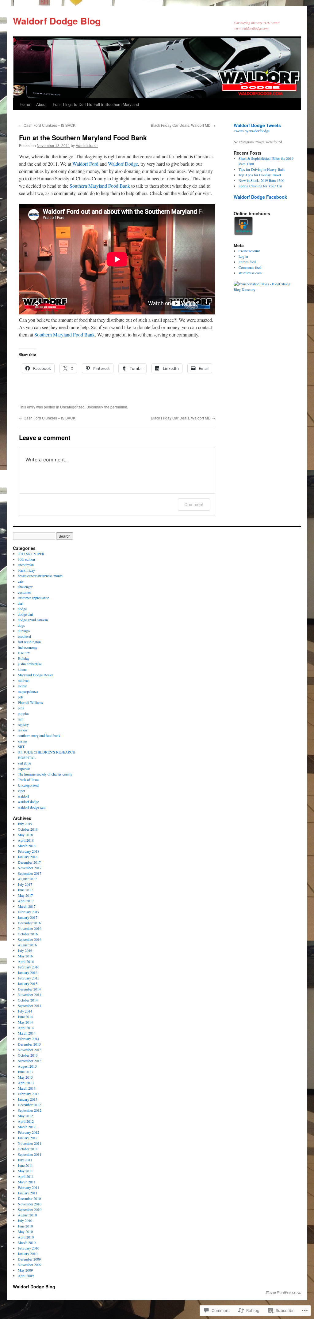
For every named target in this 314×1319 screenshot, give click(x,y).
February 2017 (28, 911)
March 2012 (27, 1126)
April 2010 (26, 1236)
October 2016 (28, 933)
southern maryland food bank (39, 735)
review (23, 729)
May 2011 (25, 1170)
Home (25, 104)
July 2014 (25, 1011)
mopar (22, 685)
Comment (194, 504)
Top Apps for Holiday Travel (260, 174)
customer (24, 592)
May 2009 (25, 1270)
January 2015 (27, 983)
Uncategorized (72, 406)
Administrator (87, 145)
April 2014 (26, 1027)
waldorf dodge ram (31, 807)
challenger (25, 586)
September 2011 (29, 1154)
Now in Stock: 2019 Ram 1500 (261, 180)
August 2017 (27, 878)
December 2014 (29, 988)
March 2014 (27, 1033)
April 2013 (26, 1082)
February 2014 (28, 1038)
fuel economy (27, 647)
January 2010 (27, 1253)
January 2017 (27, 917)
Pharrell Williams (30, 702)
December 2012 (29, 1104)
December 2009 (29, 1259)
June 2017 (25, 889)
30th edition (26, 559)
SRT (21, 746)
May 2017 (25, 895)
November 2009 (29, 1264)
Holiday (23, 658)
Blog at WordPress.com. (283, 1292)
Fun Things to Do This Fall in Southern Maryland (96, 104)
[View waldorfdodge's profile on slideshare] (243, 234)
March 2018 (27, 845)
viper (21, 790)
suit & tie (24, 763)
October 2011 (28, 1148)
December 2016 (29, 922)
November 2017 (29, 867)
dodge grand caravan (33, 619)
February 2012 (28, 1132)
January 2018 (27, 856)
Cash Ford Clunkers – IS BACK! (47, 125)
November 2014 (29, 994)
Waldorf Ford (85, 163)
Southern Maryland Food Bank (100, 185)
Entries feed (247, 261)
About (41, 104)
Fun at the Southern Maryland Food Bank (83, 137)
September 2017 (29, 873)
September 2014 (29, 1005)
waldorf (23, 796)
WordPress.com (250, 272)
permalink (118, 406)
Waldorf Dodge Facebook (260, 197)
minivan (23, 680)
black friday (26, 570)
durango (24, 630)
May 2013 (25, 1077)
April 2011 (26, 1176)
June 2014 (25, 1016)
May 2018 (25, 834)
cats (20, 581)
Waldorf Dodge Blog (57, 20)
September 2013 (29, 1060)
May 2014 (25, 1022)
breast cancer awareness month (40, 575)
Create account (249, 250)
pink (21, 707)
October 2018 (28, 829)
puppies (23, 713)
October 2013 (28, 1055)
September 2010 (29, 1209)
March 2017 (27, 906)
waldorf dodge (28, 801)
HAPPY (24, 652)
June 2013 (25, 1071)
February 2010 (28, 1248)
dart (20, 603)
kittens (22, 669)
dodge (22, 608)
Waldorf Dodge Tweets (257, 125)
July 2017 (25, 884)
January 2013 (27, 1099)
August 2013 (27, 1066)
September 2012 (29, 1110)
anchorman (26, 564)
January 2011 (27, 1192)
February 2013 (28, 1093)
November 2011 (29, 1143)
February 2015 (28, 977)
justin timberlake (30, 663)
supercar (24, 768)
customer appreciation (33, 597)
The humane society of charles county (45, 774)
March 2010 (27, 1242)
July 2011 (25, 1159)
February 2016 (28, 966)
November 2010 (29, 1203)
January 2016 (27, 972)
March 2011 (27, 1181)
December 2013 (29, 1044)
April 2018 (26, 840)
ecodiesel (24, 636)
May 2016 (25, 955)
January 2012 (27, 1137)
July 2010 (25, 1220)
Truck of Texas (28, 779)
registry (23, 724)
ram (20, 718)
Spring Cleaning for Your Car (260, 185)
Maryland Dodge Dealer (35, 674)
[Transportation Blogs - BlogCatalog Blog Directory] (264, 289)
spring (22, 740)
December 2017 (29, 862)
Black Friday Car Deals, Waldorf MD (183, 125)
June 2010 (25, 1225)
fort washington (29, 641)
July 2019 (25, 823)
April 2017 (26, 900)
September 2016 (29, 939)
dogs (21, 625)
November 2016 (29, 928)
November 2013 (29, 1049)
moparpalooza (28, 691)
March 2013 (27, 1088)
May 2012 (25, 1115)
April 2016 (26, 961)
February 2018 (28, 851)
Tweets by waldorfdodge (252, 130)
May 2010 (25, 1231)
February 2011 (28, 1187)
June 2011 (25, 1165)
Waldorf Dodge (123, 163)
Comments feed (250, 267)
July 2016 (25, 950)
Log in (243, 256)
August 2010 (27, 1214)
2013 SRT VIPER (31, 553)
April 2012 (26, 1121)
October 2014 (28, 1000)
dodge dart (25, 614)
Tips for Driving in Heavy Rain (262, 169)
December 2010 (29, 1198)
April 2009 (26, 1275)
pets (21, 696)
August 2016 (27, 944)
